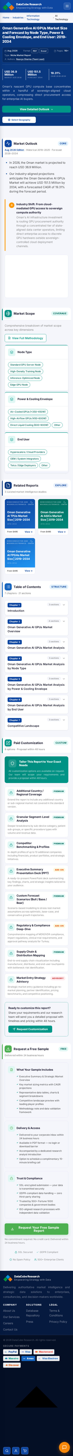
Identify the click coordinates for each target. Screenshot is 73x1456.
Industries (18, 17)
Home (6, 17)
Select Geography (20, 119)
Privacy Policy (58, 1321)
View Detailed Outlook (34, 109)
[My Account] (15, 1450)
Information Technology (33, 17)
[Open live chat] (64, 1447)
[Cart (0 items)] (24, 1450)
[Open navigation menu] (67, 6)
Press (29, 1321)
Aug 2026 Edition (14, 149)
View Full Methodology (27, 338)
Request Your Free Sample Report (38, 1229)
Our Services (11, 1317)
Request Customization (32, 1029)
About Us (9, 1310)
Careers (8, 1323)
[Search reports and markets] (7, 1450)
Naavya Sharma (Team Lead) (30, 59)
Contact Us (10, 1329)
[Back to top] (36, 1407)
